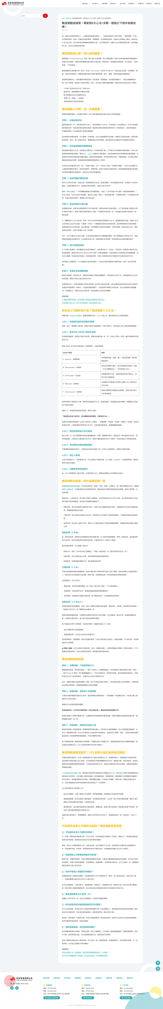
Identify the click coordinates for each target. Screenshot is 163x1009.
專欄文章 (141, 3)
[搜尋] (45, 16)
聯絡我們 (149, 3)
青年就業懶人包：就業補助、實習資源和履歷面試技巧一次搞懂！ (85, 952)
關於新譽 (123, 3)
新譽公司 (121, 773)
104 (84, 153)
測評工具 (111, 773)
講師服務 (104, 3)
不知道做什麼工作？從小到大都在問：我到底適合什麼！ (82, 303)
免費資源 (131, 3)
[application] (88, 3)
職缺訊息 (157, 3)
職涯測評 (113, 3)
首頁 (63, 18)
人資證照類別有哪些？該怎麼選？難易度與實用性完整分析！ (83, 299)
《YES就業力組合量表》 (70, 773)
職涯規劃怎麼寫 (72, 486)
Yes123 (90, 153)
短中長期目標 (68, 489)
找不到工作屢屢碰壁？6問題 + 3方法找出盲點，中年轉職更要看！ (85, 955)
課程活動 (85, 3)
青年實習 (95, 3)
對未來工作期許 (75, 315)
